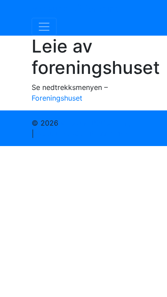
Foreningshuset (57, 98)
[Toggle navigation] (44, 27)
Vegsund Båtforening (76, 9)
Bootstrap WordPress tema (81, 133)
